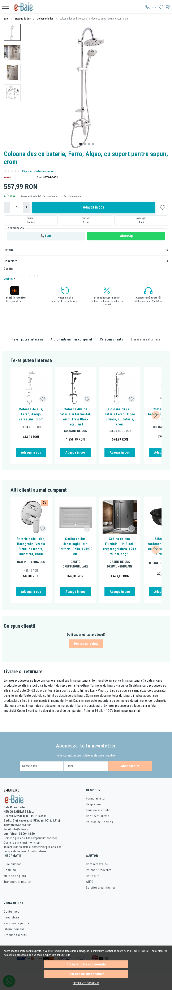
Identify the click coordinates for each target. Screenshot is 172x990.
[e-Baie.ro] (26, 6)
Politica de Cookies (99, 822)
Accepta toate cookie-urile (86, 964)
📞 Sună (45, 236)
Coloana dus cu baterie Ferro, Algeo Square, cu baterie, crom (119, 416)
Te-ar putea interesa (27, 339)
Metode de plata (15, 876)
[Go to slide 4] (93, 144)
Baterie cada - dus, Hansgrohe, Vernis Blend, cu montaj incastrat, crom (31, 546)
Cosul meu (11, 870)
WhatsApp (126, 236)
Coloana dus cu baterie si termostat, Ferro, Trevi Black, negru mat (75, 416)
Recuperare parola (16, 923)
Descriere (86, 261)
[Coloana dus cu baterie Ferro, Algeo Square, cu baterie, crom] (120, 387)
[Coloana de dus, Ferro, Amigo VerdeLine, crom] (31, 387)
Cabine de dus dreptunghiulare (120, 564)
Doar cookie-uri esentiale (86, 974)
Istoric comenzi (15, 929)
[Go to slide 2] (84, 144)
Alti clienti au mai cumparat (71, 339)
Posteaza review (86, 644)
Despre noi (93, 804)
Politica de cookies (139, 950)
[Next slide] (155, 415)
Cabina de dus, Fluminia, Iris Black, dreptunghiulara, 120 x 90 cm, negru (120, 546)
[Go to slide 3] (89, 144)
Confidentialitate (97, 816)
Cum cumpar (12, 864)
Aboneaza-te (130, 766)
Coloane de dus (45, 18)
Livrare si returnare (145, 339)
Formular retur (96, 798)
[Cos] (167, 6)
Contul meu (12, 911)
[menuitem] (12, 32)
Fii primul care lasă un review (38, 171)
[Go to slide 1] (80, 144)
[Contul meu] (147, 6)
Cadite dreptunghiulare (75, 564)
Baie (6, 18)
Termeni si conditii (99, 810)
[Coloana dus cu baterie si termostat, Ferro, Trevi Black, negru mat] (75, 387)
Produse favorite (15, 935)
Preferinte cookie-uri (86, 983)
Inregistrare (12, 917)
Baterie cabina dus (31, 562)
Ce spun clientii (111, 339)
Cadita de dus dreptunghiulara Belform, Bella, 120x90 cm (75, 546)
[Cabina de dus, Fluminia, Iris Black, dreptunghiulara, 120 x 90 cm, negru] (120, 517)
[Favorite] (161, 6)
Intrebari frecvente (99, 870)
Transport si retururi (17, 881)
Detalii (86, 250)
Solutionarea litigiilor (100, 887)
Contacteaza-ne (97, 864)
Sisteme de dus (23, 18)
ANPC (90, 881)
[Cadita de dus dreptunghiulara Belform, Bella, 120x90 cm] (75, 517)
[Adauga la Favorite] (42, 399)
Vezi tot (9, 278)
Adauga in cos (93, 207)
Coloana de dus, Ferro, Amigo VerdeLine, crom (31, 414)
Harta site (92, 876)
